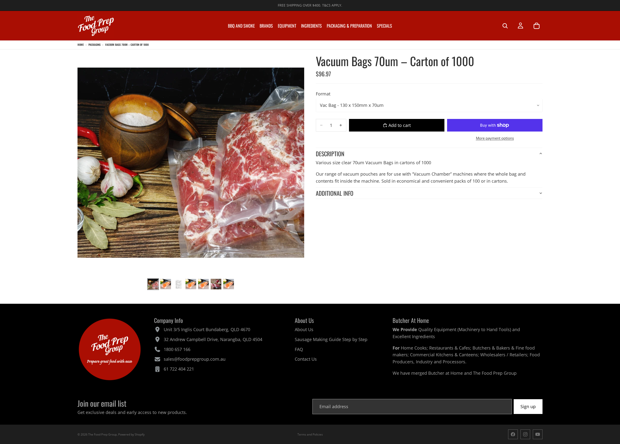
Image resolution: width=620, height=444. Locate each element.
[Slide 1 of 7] (153, 284)
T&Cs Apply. (332, 5)
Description (330, 153)
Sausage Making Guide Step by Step (331, 339)
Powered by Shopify (131, 434)
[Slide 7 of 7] (228, 284)
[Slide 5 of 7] (203, 284)
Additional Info (334, 193)
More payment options (495, 138)
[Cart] (536, 26)
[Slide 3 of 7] (178, 284)
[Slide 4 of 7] (191, 284)
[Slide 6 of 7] (216, 284)
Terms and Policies (310, 434)
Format (323, 94)
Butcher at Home (445, 373)
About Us (304, 329)
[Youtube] (537, 434)
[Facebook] (513, 434)
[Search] (505, 26)
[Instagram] (525, 434)
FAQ (299, 349)
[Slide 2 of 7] (165, 284)
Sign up (528, 406)
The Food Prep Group (495, 373)
